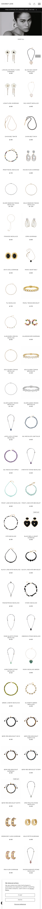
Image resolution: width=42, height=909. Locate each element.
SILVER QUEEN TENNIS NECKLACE (11, 403)
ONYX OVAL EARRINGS (11, 269)
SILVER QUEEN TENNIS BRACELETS (31, 403)
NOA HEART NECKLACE (31, 103)
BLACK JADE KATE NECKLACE (11, 569)
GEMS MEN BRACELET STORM (31, 769)
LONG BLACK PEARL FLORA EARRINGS (11, 70)
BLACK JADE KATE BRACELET (31, 569)
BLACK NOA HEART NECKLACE (31, 70)
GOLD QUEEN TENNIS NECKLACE (11, 370)
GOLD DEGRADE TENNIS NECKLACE (31, 204)
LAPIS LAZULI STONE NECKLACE (11, 437)
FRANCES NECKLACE (11, 236)
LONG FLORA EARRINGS (11, 103)
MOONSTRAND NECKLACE (10, 603)
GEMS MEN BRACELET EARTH (11, 803)
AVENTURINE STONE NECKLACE (10, 670)
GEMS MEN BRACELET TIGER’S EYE (31, 737)
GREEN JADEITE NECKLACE (11, 703)
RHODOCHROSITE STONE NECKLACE (31, 870)
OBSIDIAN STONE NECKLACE (31, 636)
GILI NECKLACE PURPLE (11, 469)
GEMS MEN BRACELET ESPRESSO (11, 770)
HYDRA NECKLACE (31, 603)
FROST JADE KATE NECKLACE (11, 503)
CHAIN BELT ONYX (31, 136)
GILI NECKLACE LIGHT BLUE (31, 436)
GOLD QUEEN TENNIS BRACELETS (31, 370)
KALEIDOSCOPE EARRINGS (31, 336)
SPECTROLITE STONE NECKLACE (31, 803)
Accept (20, 895)
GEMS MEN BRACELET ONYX (11, 736)
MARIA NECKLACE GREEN (31, 669)
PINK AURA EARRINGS (11, 869)
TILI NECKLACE (11, 303)
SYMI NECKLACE (11, 536)
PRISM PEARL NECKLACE (11, 170)
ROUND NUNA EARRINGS (31, 170)
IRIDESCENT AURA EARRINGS (10, 836)
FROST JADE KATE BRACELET (31, 503)
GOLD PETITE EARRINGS (31, 836)
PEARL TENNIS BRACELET (31, 303)
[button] (30, 4)
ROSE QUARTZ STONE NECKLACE (11, 637)
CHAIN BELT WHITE (11, 136)
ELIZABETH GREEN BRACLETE (31, 703)
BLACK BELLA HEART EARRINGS (31, 537)
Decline (20, 899)
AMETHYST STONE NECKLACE (31, 469)
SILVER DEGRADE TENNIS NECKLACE (11, 204)
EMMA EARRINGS (31, 236)
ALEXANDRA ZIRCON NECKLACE (11, 337)
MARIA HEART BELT (31, 269)
